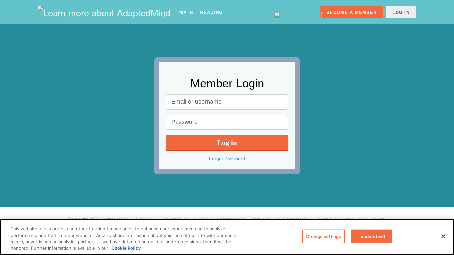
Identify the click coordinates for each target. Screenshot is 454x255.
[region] (227, 237)
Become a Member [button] (351, 12)
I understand (371, 236)
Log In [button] (401, 12)
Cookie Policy (126, 248)
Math (186, 12)
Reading (211, 12)
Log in (227, 142)
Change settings (323, 236)
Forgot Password (227, 158)
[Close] (443, 236)
